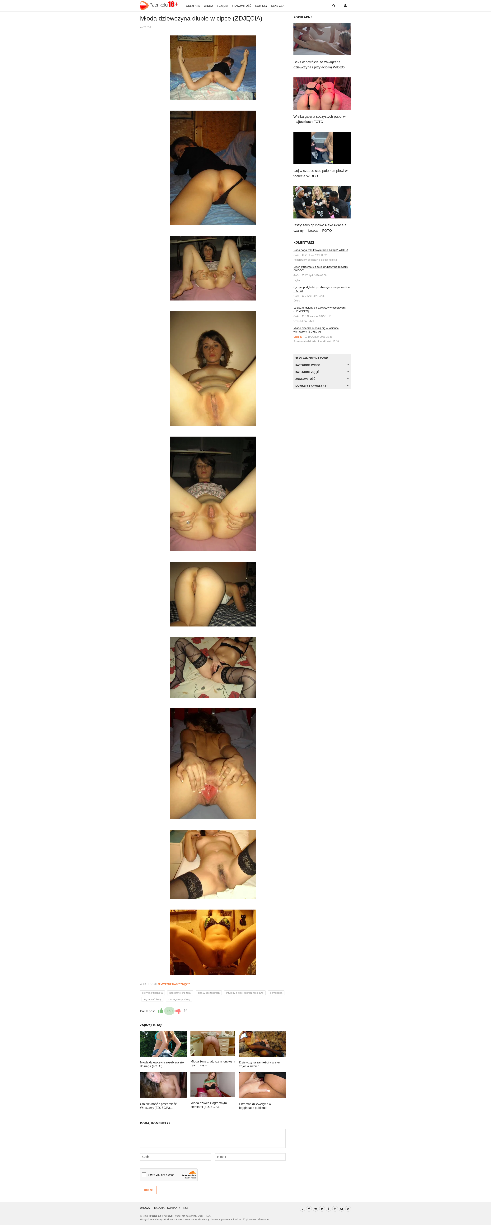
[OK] (328, 1209)
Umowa (145, 1207)
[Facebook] (309, 1209)
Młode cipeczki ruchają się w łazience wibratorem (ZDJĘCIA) (316, 329)
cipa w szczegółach (209, 992)
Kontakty (174, 1207)
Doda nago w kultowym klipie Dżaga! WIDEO (320, 249)
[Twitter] (322, 1209)
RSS (186, 1207)
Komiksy (261, 5)
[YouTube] (341, 1209)
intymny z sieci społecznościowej (245, 992)
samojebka (276, 992)
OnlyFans (193, 5)
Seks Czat (278, 5)
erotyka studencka (152, 992)
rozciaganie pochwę (179, 999)
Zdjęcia (222, 5)
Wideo (208, 5)
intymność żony (152, 999)
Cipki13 (297, 336)
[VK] (315, 1209)
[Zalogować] (345, 5)
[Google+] (335, 1209)
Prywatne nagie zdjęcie (173, 984)
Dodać (148, 1190)
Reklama (158, 1207)
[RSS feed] (348, 1209)
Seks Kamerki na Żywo (311, 358)
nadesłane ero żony (180, 992)
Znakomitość (241, 5)
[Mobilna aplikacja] (302, 1209)
